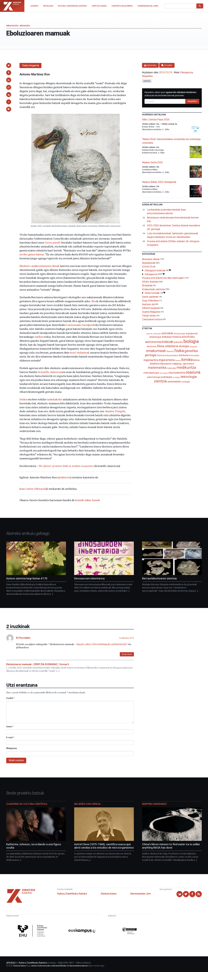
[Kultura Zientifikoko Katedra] (33, 931)
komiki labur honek (87, 500)
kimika (187, 359)
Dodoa (23, 399)
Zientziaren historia (152, 319)
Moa (94, 301)
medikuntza (186, 367)
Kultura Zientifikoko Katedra (72, 893)
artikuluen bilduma (171, 336)
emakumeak (156, 351)
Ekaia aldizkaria (167, 346)
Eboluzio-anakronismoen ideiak (39, 266)
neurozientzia (176, 372)
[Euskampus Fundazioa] (82, 931)
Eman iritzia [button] (127, 654)
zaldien (39, 336)
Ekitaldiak (147, 285)
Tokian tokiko (149, 315)
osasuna (193, 372)
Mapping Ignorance (154, 804)
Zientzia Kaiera (108, 893)
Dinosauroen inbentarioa (89, 578)
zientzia (146, 81)
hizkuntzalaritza (171, 355)
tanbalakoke (54, 399)
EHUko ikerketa (150, 281)
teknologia (188, 377)
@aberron (64, 477)
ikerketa (183, 355)
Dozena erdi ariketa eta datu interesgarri (163, 277)
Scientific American (50, 372)
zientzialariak (174, 381)
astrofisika (188, 336)
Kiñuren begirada (151, 308)
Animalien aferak (151, 259)
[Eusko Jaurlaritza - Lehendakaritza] (129, 931)
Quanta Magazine (151, 311)
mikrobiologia (151, 372)
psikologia (166, 377)
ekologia (184, 346)
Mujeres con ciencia (87, 804)
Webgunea (11, 748)
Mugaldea (25, 26)
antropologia (179, 333)
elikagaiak (193, 347)
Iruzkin (10, 698)
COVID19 (147, 266)
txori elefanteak (80, 352)
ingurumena (167, 360)
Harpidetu (192, 101)
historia (160, 355)
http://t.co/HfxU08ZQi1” (115, 644)
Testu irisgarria (30, 65)
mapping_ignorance (183, 363)
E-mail (10, 737)
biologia (191, 341)
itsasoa (178, 360)
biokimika (178, 342)
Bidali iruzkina (16, 760)
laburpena (165, 363)
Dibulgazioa (12, 26)
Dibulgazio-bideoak (155, 270)
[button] (8, 65)
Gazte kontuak (152, 293)
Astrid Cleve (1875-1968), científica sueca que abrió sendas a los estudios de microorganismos (104, 846)
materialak (171, 368)
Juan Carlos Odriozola (32, 488)
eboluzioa (151, 346)
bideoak (167, 342)
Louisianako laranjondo (81, 324)
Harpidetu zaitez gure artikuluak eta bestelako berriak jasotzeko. (170, 94)
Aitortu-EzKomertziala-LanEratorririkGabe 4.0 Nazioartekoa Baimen (59, 966)
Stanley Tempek (115, 411)
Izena (9, 726)
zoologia (185, 381)
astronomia (153, 342)
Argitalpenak (148, 262)
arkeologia (155, 336)
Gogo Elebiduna (150, 300)
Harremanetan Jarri (140, 893)
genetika (191, 351)
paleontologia (153, 377)
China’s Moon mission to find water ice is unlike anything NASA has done (171, 846)
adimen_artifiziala (153, 334)
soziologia (176, 377)
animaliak (167, 333)
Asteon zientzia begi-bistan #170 (26, 578)
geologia (151, 355)
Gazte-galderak (150, 296)
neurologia (164, 373)
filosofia (170, 351)
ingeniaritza (151, 360)
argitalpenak (192, 333)
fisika (179, 350)
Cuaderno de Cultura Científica (26, 804)
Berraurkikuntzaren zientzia (159, 578)
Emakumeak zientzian (153, 289)
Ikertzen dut (148, 304)
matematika (157, 367)
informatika (194, 355)
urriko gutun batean (31, 254)
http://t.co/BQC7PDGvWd (90, 644)
